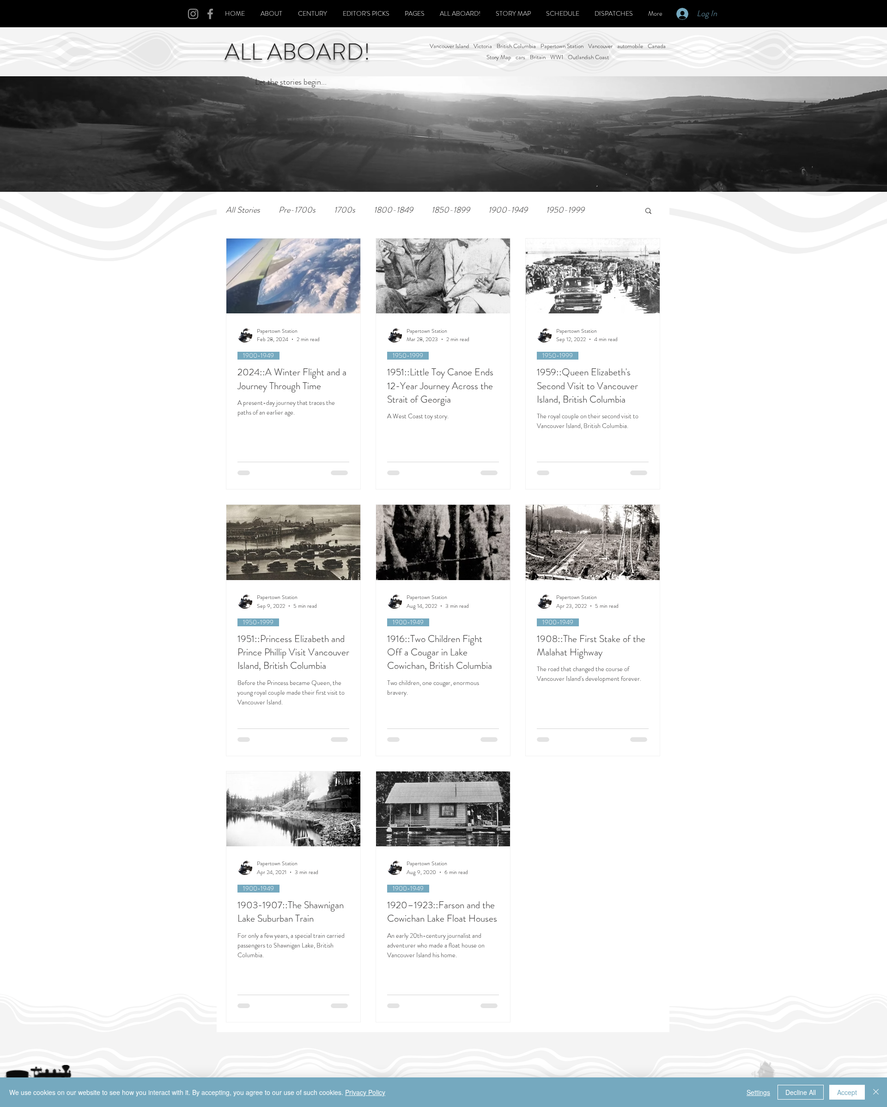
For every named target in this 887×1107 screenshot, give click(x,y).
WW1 (556, 57)
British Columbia (516, 46)
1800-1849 (393, 210)
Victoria (483, 46)
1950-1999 (565, 210)
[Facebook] (210, 14)
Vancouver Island (449, 46)
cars (520, 57)
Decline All (800, 1092)
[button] (648, 211)
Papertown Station (562, 46)
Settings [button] (758, 1092)
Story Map (498, 57)
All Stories (243, 210)
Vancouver (600, 46)
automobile (630, 46)
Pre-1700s (297, 210)
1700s (344, 210)
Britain (538, 57)
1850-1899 (450, 210)
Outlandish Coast (588, 57)
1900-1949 (508, 210)
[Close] (875, 1092)
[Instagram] (193, 14)
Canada (657, 46)
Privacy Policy (365, 1092)
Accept (847, 1092)
